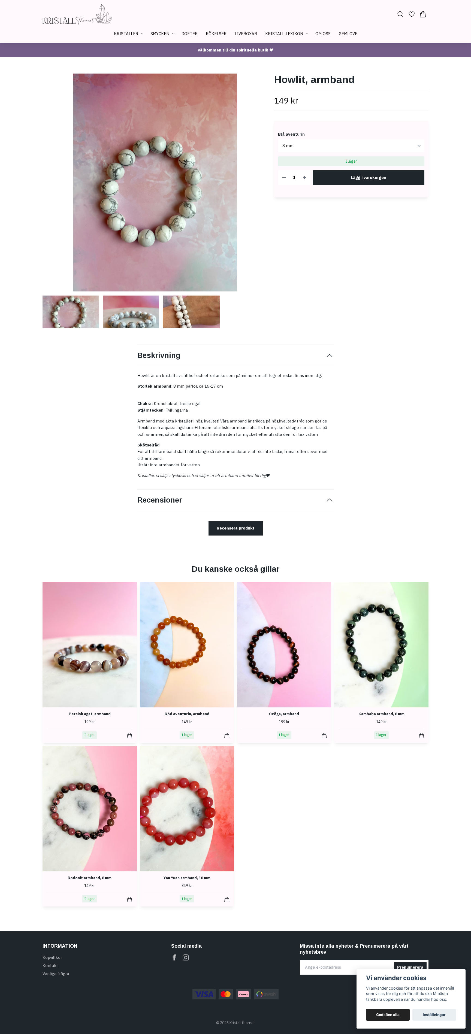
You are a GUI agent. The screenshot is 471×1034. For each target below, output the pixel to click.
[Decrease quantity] (284, 178)
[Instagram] (186, 957)
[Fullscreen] (155, 182)
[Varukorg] (422, 14)
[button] (259, 184)
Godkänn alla (388, 1014)
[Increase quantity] (304, 178)
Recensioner (159, 500)
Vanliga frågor (56, 973)
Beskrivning (158, 355)
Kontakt (50, 965)
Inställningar (434, 1014)
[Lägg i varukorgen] (129, 735)
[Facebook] (174, 957)
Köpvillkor (52, 957)
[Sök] (400, 14)
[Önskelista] (411, 14)
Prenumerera (410, 967)
